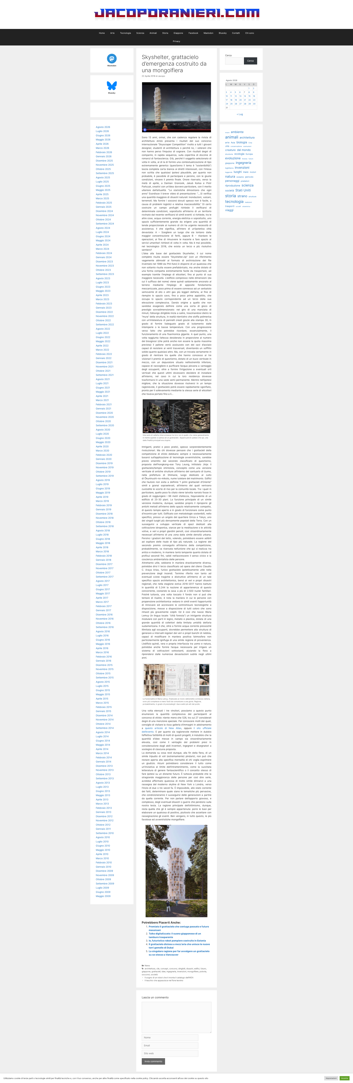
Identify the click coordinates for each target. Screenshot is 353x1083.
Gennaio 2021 (103, 408)
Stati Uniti (243, 190)
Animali (153, 33)
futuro (203, 968)
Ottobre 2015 (103, 673)
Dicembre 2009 (104, 871)
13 (240, 96)
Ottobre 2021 (103, 370)
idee (163, 971)
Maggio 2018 (103, 543)
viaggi (229, 210)
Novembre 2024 (105, 215)
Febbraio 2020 (104, 455)
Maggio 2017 (103, 593)
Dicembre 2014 (104, 715)
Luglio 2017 (102, 585)
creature (230, 150)
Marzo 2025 (102, 198)
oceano (240, 177)
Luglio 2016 (102, 635)
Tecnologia (125, 33)
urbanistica (246, 206)
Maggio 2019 (103, 492)
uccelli (238, 206)
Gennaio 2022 (103, 358)
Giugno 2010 (103, 845)
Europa (249, 154)
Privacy (176, 41)
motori (253, 172)
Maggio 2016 (103, 644)
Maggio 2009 (103, 896)
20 (240, 100)
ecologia (239, 153)
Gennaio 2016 (103, 660)
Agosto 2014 (103, 732)
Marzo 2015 (102, 702)
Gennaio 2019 (103, 509)
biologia (241, 142)
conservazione (236, 146)
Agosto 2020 (103, 429)
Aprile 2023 (102, 295)
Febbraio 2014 (104, 757)
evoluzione (233, 158)
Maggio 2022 (103, 341)
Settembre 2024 (105, 223)
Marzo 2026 (102, 148)
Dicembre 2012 (104, 816)
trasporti (229, 206)
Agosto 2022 (103, 328)
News (147, 965)
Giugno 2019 (103, 488)
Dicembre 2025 (104, 160)
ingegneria (171, 971)
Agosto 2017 (103, 581)
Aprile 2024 (102, 244)
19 (236, 100)
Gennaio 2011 (103, 829)
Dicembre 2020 (104, 412)
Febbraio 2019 (104, 505)
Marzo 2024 (102, 248)
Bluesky (223, 33)
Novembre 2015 (104, 669)
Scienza (140, 33)
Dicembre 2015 (104, 665)
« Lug (240, 114)
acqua (227, 132)
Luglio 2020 (102, 433)
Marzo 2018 (102, 551)
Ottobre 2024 (103, 219)
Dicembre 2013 (104, 766)
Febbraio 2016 (104, 656)
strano (242, 196)
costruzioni (247, 146)
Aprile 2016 (102, 648)
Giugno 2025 (103, 186)
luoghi (238, 171)
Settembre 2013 (105, 778)
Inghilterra (229, 168)
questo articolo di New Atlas (163, 728)
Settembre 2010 (105, 833)
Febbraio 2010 (104, 862)
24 (227, 104)
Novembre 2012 (104, 820)
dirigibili (181, 968)
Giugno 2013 (103, 791)
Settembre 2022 (105, 324)
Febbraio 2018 (104, 555)
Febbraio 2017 (104, 606)
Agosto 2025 (103, 177)
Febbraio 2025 (104, 202)
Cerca (228, 55)
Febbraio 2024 (104, 253)
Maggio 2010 (103, 850)
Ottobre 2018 (103, 522)
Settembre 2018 (105, 526)
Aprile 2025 (102, 194)
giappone (146, 971)
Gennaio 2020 (104, 459)
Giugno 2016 (103, 639)
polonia (203, 971)
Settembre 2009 (105, 883)
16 (254, 96)
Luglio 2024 (102, 232)
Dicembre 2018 (104, 513)
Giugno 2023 (103, 286)
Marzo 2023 (102, 299)
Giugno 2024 (103, 236)
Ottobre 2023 (103, 270)
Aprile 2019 (102, 497)
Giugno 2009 (103, 892)
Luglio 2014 (102, 736)
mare (245, 172)
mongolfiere (192, 971)
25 (231, 104)
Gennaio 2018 (103, 560)
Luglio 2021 (102, 383)
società (154, 974)
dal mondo (244, 150)
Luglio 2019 (102, 484)
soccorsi (146, 974)
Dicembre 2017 (104, 564)
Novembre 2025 (105, 164)
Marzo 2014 (102, 753)
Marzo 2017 (102, 602)
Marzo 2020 (102, 450)
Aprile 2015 (102, 698)
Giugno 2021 (103, 387)
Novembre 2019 (105, 467)
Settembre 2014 (105, 728)
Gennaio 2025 (103, 206)
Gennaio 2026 (104, 156)
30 (254, 104)
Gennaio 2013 (103, 812)
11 (231, 96)
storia (230, 195)
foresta (244, 159)
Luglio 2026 (102, 131)
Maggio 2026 (103, 139)
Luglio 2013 (102, 786)
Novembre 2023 (105, 265)
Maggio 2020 (103, 442)
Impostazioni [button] (331, 1078)
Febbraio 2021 (104, 404)
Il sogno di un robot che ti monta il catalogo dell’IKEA (169, 977)
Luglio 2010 (102, 841)
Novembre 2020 (105, 417)
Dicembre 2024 (104, 211)
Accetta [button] (344, 1078)
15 (249, 96)
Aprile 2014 (102, 749)
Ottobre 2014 (103, 724)
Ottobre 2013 (103, 774)
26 (236, 104)
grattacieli (156, 971)
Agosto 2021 (103, 379)
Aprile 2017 (102, 597)
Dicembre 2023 (104, 261)
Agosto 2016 (103, 631)
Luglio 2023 (102, 282)
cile (157, 968)
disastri (189, 968)
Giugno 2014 (103, 740)
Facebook (193, 33)
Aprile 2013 (102, 799)
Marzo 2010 (102, 858)
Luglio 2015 (102, 686)
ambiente (237, 132)
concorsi (173, 968)
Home (102, 33)
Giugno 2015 (103, 690)
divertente (229, 154)
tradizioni (248, 202)
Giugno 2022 (103, 337)
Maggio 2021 (103, 391)
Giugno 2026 (103, 135)
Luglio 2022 (102, 333)
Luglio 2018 (102, 534)
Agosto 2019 (103, 480)
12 (236, 96)
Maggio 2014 (103, 744)
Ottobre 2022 (103, 320)
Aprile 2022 (102, 345)
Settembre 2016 (105, 627)
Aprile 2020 (102, 446)
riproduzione (232, 185)
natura (230, 176)
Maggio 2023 (103, 291)
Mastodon (208, 33)
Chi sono (249, 33)
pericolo (249, 177)
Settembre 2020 (105, 425)
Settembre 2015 (105, 677)
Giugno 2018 (103, 539)
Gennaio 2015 (103, 711)
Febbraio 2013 (104, 808)
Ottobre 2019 (103, 471)
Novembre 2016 (105, 618)
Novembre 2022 (105, 316)
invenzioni (181, 971)
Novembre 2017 (104, 568)
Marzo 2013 (102, 803)
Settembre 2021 (105, 375)
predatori (245, 181)
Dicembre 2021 (104, 362)
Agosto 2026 (103, 127)
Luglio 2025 (102, 181)
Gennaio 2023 (104, 307)
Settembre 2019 (105, 475)
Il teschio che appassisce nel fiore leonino (164, 980)
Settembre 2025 (105, 173)
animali (231, 137)
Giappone (178, 33)
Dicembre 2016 (104, 614)
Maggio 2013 (103, 795)
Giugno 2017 (103, 589)
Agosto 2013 (103, 782)
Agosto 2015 (103, 681)
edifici (197, 968)
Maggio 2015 (103, 694)
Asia (233, 142)
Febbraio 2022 (104, 354)
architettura (150, 968)
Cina (250, 143)
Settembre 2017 (105, 576)
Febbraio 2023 (104, 303)
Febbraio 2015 (104, 707)
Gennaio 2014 (103, 761)
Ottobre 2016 (103, 623)
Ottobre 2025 (103, 169)
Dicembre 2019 (104, 463)
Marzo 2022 (102, 349)
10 (227, 96)
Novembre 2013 (105, 770)
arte (227, 142)
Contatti (236, 33)
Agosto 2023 (103, 278)
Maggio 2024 (103, 240)
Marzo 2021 (102, 400)
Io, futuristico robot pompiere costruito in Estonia (177, 940)
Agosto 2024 (103, 228)
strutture (252, 196)
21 (245, 100)
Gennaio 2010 (103, 866)
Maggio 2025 (103, 190)
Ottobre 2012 (103, 824)
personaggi (232, 180)
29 (249, 104)
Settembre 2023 (105, 274)
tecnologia (234, 201)
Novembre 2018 (104, 517)
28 (245, 104)
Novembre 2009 (105, 875)
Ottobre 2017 (103, 572)
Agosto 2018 (103, 530)
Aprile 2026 (102, 143)
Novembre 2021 (104, 366)
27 (240, 104)
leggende (228, 172)
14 (245, 96)
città (227, 146)
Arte (112, 33)
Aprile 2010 (102, 854)
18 (231, 100)
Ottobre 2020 (103, 421)
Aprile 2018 (102, 547)
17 (227, 100)
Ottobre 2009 (103, 879)
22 (249, 100)
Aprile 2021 (102, 396)
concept (164, 968)
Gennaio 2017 (103, 610)
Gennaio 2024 (104, 257)
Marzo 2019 (102, 501)
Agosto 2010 (103, 837)
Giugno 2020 (103, 438)
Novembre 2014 (105, 719)
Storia (165, 33)
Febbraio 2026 (104, 152)
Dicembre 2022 (104, 312)
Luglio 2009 (102, 887)
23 (254, 100)
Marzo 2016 (102, 652)
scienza (248, 185)
